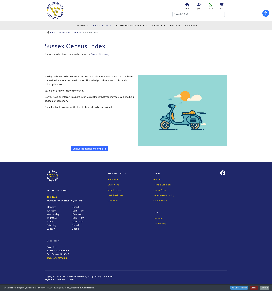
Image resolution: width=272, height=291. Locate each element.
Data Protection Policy (163, 195)
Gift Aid (157, 179)
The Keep (52, 196)
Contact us (113, 200)
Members (191, 25)
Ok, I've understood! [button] (239, 287)
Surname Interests (130, 25)
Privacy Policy (159, 190)
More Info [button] (264, 287)
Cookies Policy (160, 200)
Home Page (113, 179)
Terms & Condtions (162, 184)
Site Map (157, 218)
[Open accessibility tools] (265, 13)
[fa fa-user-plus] (199, 5)
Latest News (113, 184)
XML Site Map (159, 223)
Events (157, 25)
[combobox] (198, 14)
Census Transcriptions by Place (89, 148)
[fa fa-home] (187, 5)
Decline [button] (254, 287)
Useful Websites (115, 195)
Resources (101, 25)
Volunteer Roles (115, 190)
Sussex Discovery (100, 54)
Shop (173, 25)
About (81, 25)
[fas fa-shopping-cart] (221, 5)
